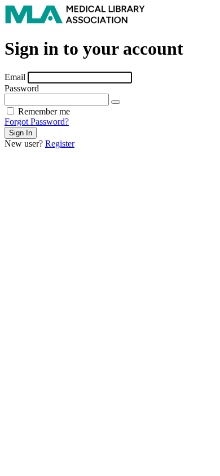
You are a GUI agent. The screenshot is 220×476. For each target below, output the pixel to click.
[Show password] (115, 102)
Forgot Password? (37, 121)
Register (59, 143)
